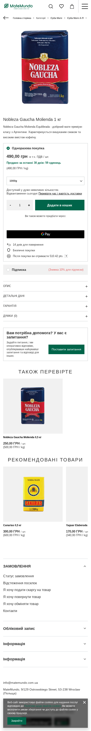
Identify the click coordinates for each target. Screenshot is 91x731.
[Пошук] (51, 6)
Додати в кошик (59, 205)
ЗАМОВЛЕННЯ (17, 566)
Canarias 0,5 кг (12, 525)
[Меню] (84, 6)
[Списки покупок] (61, 6)
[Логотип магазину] (18, 6)
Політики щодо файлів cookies (42, 705)
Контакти (10, 611)
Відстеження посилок (20, 583)
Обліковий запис (19, 628)
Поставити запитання (66, 349)
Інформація (14, 644)
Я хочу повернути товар (22, 597)
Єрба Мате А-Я (75, 18)
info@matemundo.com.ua (20, 682)
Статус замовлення (18, 576)
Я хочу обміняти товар (21, 604)
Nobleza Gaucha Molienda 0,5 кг (22, 437)
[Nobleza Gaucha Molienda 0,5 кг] (33, 406)
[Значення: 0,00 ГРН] (72, 6)
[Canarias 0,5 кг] (33, 494)
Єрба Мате (56, 18)
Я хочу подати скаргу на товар (27, 590)
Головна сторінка (22, 18)
